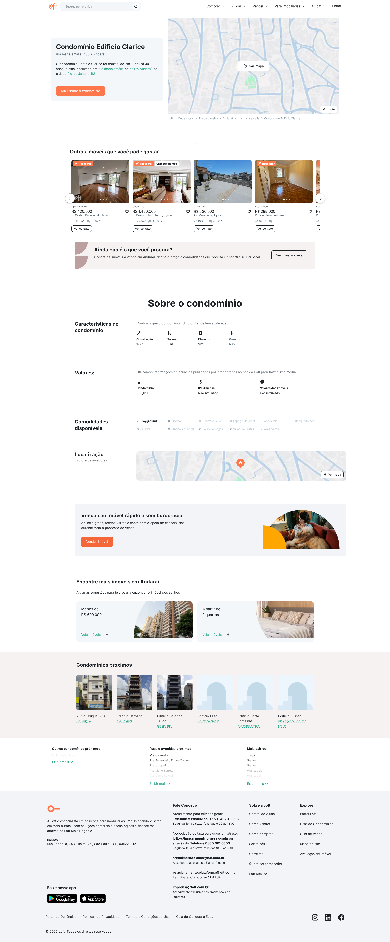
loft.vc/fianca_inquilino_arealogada (200, 838)
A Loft (316, 6)
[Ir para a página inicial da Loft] (54, 6)
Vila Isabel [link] (254, 775)
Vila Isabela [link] (254, 770)
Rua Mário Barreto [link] (161, 770)
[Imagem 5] (234, 199)
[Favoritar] (127, 211)
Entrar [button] (336, 6)
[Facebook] (341, 918)
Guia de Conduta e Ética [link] (194, 917)
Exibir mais (60, 762)
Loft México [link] (258, 874)
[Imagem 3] (106, 199)
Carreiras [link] (256, 854)
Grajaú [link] (251, 765)
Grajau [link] (251, 760)
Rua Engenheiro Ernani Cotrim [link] (169, 760)
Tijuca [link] (251, 755)
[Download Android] (62, 899)
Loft (170, 118)
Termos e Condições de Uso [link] (148, 917)
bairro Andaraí (141, 69)
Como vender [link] (259, 824)
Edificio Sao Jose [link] (63, 755)
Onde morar (186, 118)
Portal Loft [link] (308, 814)
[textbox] (100, 6)
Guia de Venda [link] (311, 834)
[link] (289, 255)
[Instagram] (315, 918)
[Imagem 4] (170, 199)
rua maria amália (111, 69)
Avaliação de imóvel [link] (315, 854)
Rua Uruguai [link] (158, 765)
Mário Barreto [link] (159, 755)
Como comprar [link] (261, 834)
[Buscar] (136, 6)
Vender (258, 6)
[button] (241, 466)
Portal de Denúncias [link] (61, 917)
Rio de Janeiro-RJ (81, 74)
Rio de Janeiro (208, 118)
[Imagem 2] (103, 199)
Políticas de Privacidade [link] (101, 917)
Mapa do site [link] (310, 844)
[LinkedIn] (328, 918)
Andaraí (227, 118)
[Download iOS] (93, 899)
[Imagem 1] (100, 199)
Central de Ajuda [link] (262, 814)
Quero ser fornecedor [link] (265, 864)
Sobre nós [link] (257, 844)
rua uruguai (83, 721)
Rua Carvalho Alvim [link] (162, 775)
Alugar (236, 6)
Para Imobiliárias (287, 6)
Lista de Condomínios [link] (316, 824)
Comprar (213, 6)
